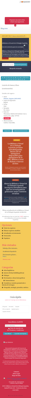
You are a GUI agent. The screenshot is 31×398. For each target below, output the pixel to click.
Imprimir (7, 130)
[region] (15, 155)
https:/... (5, 256)
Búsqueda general (20, 64)
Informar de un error (20, 130)
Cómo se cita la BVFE (17, 36)
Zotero (25, 197)
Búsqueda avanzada (16, 68)
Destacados (7, 235)
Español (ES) (26, 1)
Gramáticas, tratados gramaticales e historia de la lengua (14, 284)
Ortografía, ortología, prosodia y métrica (16, 287)
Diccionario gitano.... (10, 255)
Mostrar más (6, 259)
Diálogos (6, 275)
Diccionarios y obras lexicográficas (14, 278)
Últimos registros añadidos (12, 230)
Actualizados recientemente (12, 233)
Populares (7, 238)
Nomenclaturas (10, 280)
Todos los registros (9, 228)
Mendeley (6, 198)
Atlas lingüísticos (9, 270)
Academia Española (9, 251)
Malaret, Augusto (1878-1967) (12, 98)
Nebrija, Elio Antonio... (10, 248)
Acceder (7, 118)
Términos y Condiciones (16, 330)
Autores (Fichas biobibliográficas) (14, 273)
